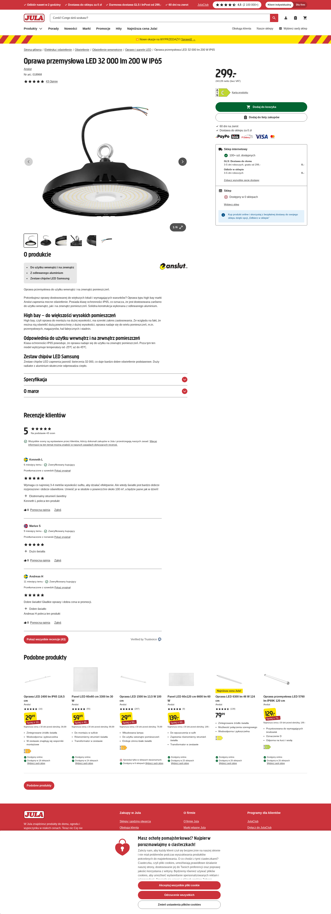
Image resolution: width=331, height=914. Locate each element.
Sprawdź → (188, 39)
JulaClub (203, 4)
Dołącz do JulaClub (259, 827)
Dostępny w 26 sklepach (230, 762)
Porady (53, 28)
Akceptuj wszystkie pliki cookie (179, 885)
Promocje (103, 28)
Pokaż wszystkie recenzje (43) (46, 639)
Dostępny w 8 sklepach (143, 763)
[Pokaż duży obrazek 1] (105, 161)
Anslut (28, 69)
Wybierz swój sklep (295, 28)
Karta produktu (240, 92)
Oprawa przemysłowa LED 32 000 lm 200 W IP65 (184, 49)
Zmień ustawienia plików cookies (179, 904)
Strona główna (33, 49)
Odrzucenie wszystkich (179, 894)
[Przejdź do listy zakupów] (295, 18)
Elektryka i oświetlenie (58, 49)
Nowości (70, 28)
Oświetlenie (82, 49)
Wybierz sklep (231, 204)
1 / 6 (175, 227)
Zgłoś (57, 509)
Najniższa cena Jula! (142, 28)
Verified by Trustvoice (144, 639)
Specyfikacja (35, 379)
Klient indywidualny (279, 4)
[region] (165, 872)
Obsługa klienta (241, 28)
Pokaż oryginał (62, 470)
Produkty (30, 28)
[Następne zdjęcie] (182, 162)
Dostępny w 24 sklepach (86, 762)
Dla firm (300, 4)
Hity (119, 28)
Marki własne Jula (195, 827)
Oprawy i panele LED (138, 49)
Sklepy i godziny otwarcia (135, 821)
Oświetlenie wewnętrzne (107, 49)
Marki (87, 28)
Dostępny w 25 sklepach (182, 762)
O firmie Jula (191, 821)
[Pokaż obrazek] (31, 241)
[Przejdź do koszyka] (305, 18)
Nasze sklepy (265, 28)
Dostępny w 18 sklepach (38, 762)
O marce (31, 391)
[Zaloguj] (286, 18)
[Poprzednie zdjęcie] (28, 162)
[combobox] (164, 18)
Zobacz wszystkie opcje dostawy (241, 180)
